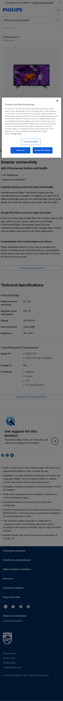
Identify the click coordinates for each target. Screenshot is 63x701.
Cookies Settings (30, 142)
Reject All (20, 150)
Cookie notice (16, 134)
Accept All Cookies (42, 150)
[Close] (57, 100)
